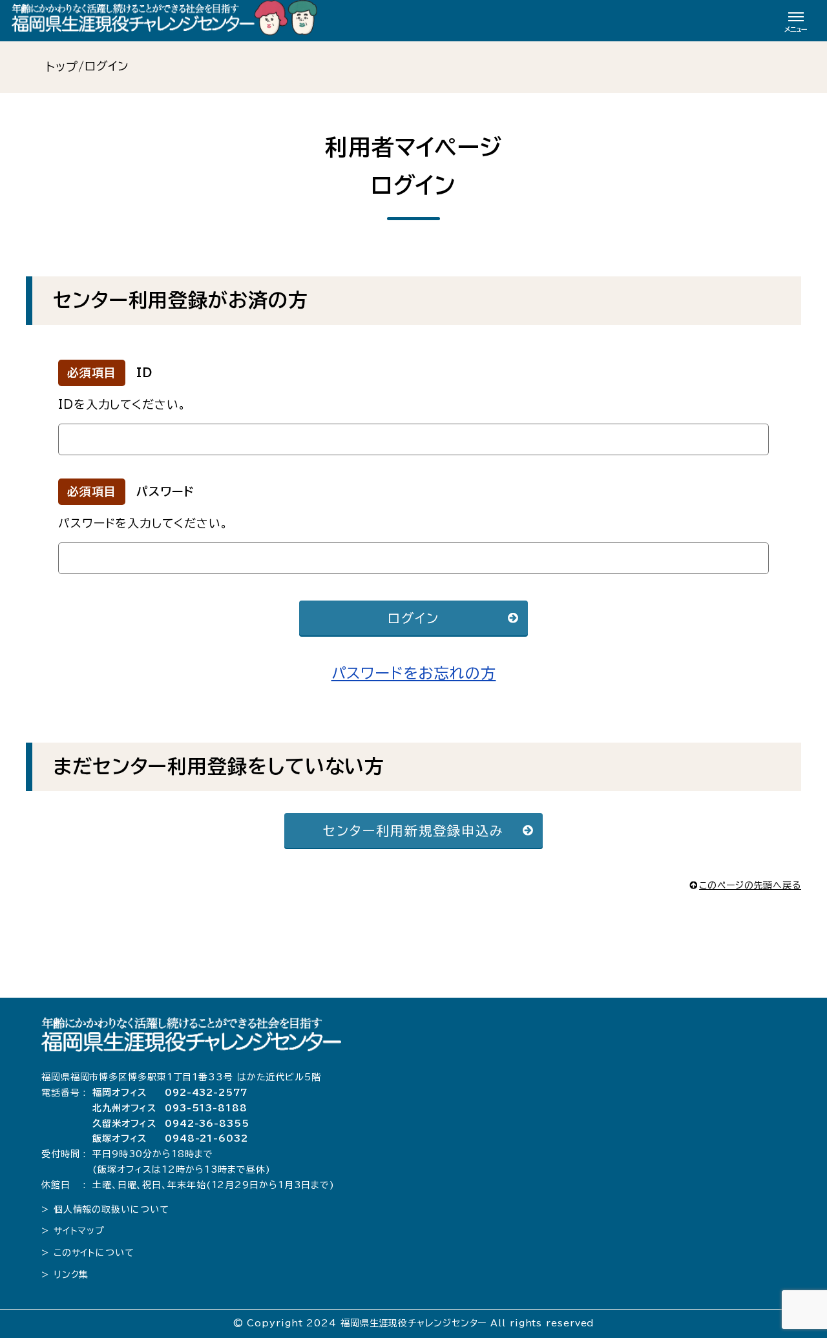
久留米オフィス (124, 1123)
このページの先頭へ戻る (750, 885)
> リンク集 (65, 1274)
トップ (62, 66)
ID (144, 372)
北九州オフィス (124, 1108)
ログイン (413, 618)
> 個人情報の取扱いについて (105, 1209)
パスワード (165, 491)
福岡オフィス (119, 1092)
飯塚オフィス (119, 1138)
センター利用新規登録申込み (413, 830)
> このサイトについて (87, 1252)
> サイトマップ (73, 1230)
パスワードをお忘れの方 (413, 673)
